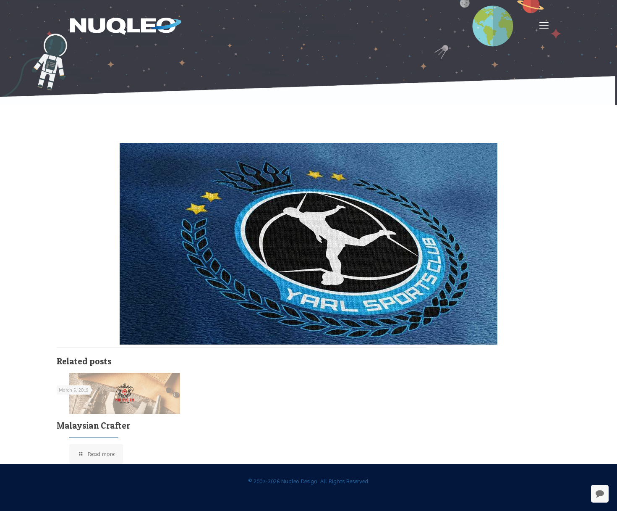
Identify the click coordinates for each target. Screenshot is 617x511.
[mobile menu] (544, 25)
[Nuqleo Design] (126, 25)
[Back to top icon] (577, 494)
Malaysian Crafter (93, 425)
